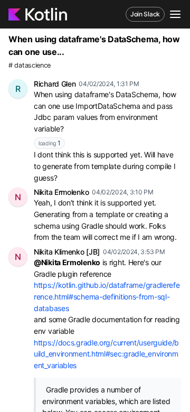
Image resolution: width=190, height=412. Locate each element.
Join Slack (145, 14)
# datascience (29, 65)
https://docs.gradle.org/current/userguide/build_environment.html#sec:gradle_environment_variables (106, 354)
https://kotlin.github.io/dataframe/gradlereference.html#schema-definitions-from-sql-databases (107, 296)
